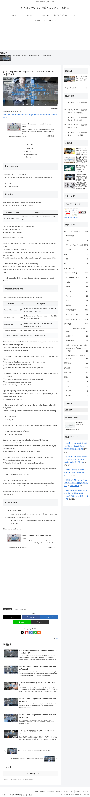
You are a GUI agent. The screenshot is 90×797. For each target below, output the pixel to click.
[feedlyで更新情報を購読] (35, 632)
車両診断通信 (8, 609)
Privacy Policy (50, 791)
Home (36, 791)
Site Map (42, 791)
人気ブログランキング (71, 217)
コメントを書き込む (31, 773)
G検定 (72, 791)
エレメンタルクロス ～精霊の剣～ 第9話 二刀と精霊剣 (75, 133)
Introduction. (29, 148)
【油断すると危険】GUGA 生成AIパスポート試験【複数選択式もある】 (76, 472)
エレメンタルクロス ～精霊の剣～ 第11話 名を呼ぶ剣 (75, 119)
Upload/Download (31, 154)
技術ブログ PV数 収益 (62, 791)
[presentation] (39, 394)
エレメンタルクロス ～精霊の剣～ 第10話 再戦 (75, 126)
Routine (28, 151)
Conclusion (29, 157)
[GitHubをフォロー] (31, 632)
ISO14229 (23, 609)
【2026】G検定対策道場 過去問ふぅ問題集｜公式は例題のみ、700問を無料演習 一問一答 (75, 446)
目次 (28, 144)
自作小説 (77, 791)
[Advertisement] (45, 37)
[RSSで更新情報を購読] (39, 632)
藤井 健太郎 (74, 486)
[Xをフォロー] (22, 632)
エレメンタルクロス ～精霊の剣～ (75, 103)
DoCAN (16, 609)
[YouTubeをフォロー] (26, 632)
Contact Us (85, 791)
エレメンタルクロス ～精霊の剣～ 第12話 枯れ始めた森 (75, 111)
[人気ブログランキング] (82, 212)
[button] (40, 622)
